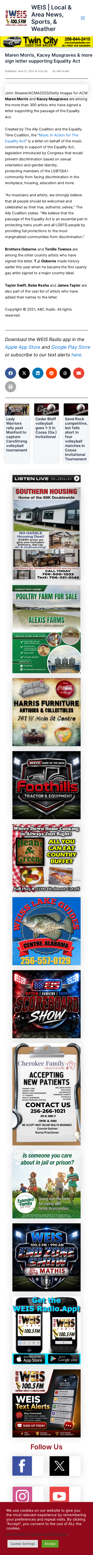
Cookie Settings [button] (22, 1544)
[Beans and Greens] (46, 858)
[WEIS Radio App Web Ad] (46, 1330)
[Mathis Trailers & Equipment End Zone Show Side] (46, 1257)
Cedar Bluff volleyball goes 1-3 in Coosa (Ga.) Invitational (46, 428)
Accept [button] (50, 1544)
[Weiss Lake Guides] (46, 931)
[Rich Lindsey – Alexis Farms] (46, 629)
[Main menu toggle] (83, 18)
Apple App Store (22, 347)
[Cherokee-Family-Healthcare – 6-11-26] (46, 1094)
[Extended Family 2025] (46, 1184)
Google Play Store (70, 347)
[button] (10, 373)
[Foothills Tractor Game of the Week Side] (46, 785)
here (76, 355)
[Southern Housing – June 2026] (46, 533)
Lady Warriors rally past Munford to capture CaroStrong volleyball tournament (16, 434)
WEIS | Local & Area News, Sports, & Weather (51, 18)
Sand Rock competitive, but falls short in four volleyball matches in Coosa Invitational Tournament (76, 439)
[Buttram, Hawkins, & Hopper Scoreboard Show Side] (46, 1004)
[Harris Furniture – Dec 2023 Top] (46, 712)
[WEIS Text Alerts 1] (46, 1403)
